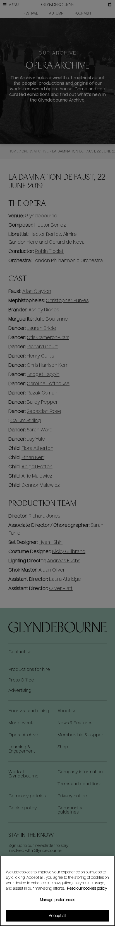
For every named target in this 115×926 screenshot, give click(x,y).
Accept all (57, 915)
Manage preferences (57, 899)
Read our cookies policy (87, 888)
